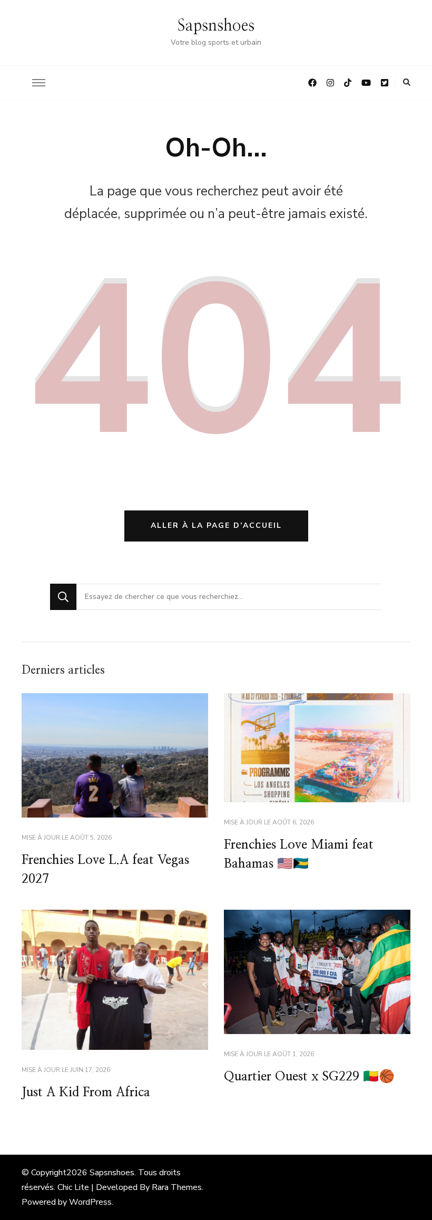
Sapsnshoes (216, 26)
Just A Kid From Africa (86, 1092)
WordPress (90, 1202)
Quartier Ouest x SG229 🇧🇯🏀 (309, 1076)
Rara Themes (177, 1187)
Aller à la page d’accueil (216, 525)
